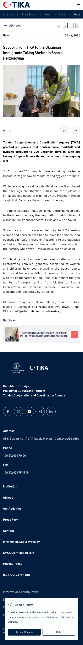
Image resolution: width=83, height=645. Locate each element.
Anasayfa (8, 14)
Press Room (29, 14)
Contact (8, 530)
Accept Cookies (24, 632)
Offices (8, 497)
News (48, 14)
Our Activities (12, 508)
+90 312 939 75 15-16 (16, 472)
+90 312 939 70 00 (14, 455)
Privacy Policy (12, 563)
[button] (64, 130)
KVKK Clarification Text (18, 552)
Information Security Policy (21, 541)
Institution (10, 486)
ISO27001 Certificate (16, 574)
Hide (58, 632)
